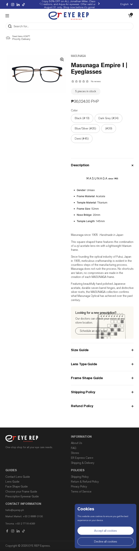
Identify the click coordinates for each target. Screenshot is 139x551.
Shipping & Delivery (82, 463)
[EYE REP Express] (69, 16)
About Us (76, 443)
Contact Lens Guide (17, 476)
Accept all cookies (105, 530)
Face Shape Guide (16, 486)
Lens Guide (12, 481)
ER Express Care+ (82, 457)
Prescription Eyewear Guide (22, 496)
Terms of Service (81, 491)
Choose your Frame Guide (21, 491)
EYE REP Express (39, 545)
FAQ (73, 448)
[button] (130, 15)
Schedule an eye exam (93, 331)
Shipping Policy (80, 476)
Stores (75, 453)
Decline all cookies (105, 541)
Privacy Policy (79, 486)
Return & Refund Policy (85, 481)
